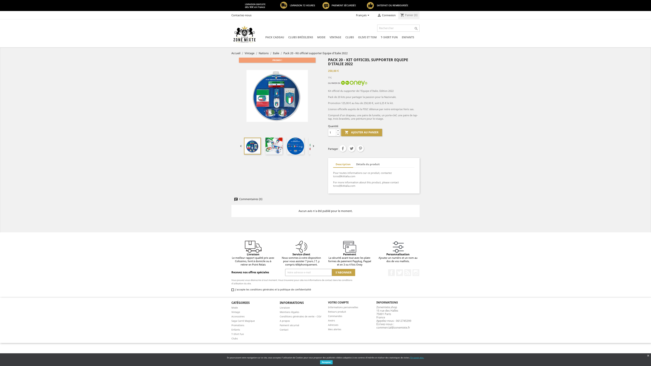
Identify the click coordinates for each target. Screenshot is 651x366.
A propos (285, 320)
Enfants (408, 37)
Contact (284, 329)
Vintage (335, 37)
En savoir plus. (417, 357)
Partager (342, 148)
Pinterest (360, 148)
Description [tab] (343, 164)
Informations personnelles (343, 307)
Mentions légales (289, 312)
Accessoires (238, 316)
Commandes (335, 316)
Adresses (333, 325)
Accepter (326, 362)
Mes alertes (334, 329)
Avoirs (331, 320)
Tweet (351, 148)
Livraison (285, 307)
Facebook (391, 272)
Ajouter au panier (362, 132)
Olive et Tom (367, 37)
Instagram (415, 272)
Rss (407, 272)
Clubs (349, 37)
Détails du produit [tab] (368, 164)
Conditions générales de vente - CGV (300, 316)
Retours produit (337, 311)
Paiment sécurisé (289, 325)
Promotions (237, 325)
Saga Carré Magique (243, 320)
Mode (321, 37)
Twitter (399, 272)
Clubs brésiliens (300, 37)
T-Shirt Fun (389, 37)
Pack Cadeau (274, 37)
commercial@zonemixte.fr (393, 327)
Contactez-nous (241, 15)
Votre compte (338, 302)
